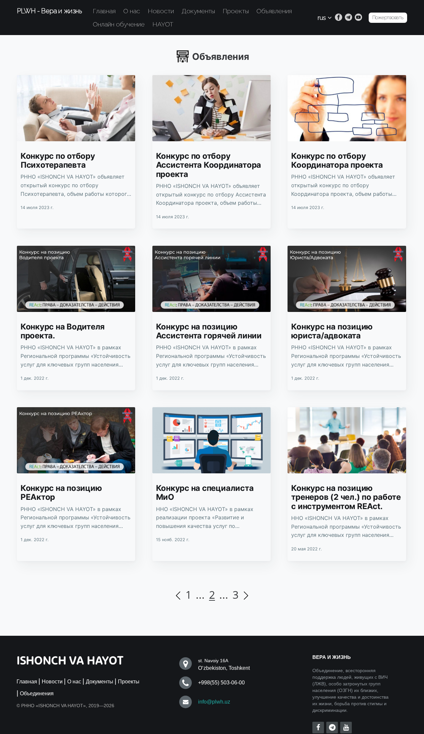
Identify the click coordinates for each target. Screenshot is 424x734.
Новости (161, 11)
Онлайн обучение (119, 24)
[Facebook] (338, 17)
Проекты (236, 11)
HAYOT (162, 24)
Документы (198, 11)
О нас (131, 11)
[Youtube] (358, 17)
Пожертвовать (387, 18)
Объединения (37, 693)
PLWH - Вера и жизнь (49, 11)
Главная (104, 11)
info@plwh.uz (214, 702)
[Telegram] (348, 17)
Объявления (274, 11)
